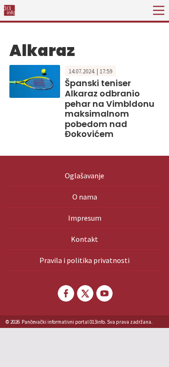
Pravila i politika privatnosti (84, 260)
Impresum (84, 218)
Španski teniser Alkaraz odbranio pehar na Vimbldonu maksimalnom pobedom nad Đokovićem (109, 108)
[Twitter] (84, 293)
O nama (84, 196)
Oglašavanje (84, 175)
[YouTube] (104, 293)
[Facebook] (65, 293)
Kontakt (84, 239)
